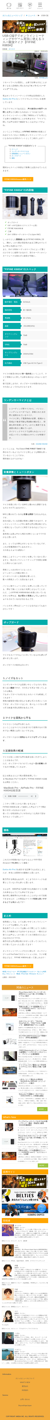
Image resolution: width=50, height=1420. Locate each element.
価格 (13, 158)
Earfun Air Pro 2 (10, 98)
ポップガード (16, 156)
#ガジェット (11, 974)
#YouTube (24, 974)
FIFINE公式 (43, 78)
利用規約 (25, 1390)
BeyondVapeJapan (25, 1405)
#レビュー (40, 974)
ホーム (9, 8)
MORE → (42, 1109)
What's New (25, 1382)
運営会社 (25, 1386)
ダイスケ (12, 49)
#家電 (4, 972)
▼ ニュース (30, 15)
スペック (15, 149)
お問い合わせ (25, 1399)
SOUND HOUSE (42, 444)
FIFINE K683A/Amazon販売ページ (17, 179)
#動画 (18, 974)
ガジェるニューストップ (12, 15)
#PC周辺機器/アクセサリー (26, 972)
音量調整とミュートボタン (21, 154)
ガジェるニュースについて (25, 1378)
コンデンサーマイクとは (20, 151)
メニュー (40, 8)
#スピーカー (11, 972)
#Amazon (32, 974)
